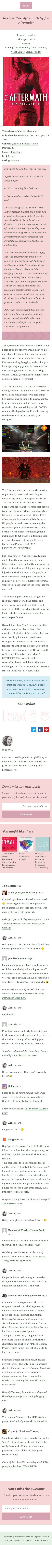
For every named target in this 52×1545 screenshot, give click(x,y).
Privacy (44, 1540)
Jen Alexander (22, 47)
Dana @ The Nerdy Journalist (24, 1295)
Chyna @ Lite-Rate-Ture (22, 1431)
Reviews (26, 43)
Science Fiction (30, 143)
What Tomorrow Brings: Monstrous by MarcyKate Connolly (25, 923)
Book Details (8, 156)
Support (8, 1540)
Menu (26, 5)
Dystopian (15, 143)
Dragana (13, 1139)
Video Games (18, 51)
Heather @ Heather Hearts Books (26, 1230)
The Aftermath (38, 47)
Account (17, 1540)
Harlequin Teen (26, 135)
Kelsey (12, 1086)
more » (13, 769)
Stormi (12, 1024)
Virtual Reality (33, 51)
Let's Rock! (26, 814)
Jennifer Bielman (17, 958)
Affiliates (27, 1540)
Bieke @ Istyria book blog (22, 892)
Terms (36, 1540)
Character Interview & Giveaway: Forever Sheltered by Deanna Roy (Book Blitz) (23, 993)
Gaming (9, 47)
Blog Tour (16, 152)
